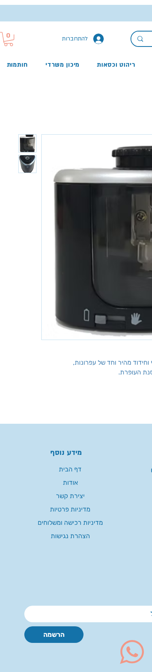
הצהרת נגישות (70, 536)
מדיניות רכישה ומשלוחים (70, 522)
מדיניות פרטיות (70, 509)
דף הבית (70, 469)
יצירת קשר (70, 496)
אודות (70, 482)
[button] (8, 39)
